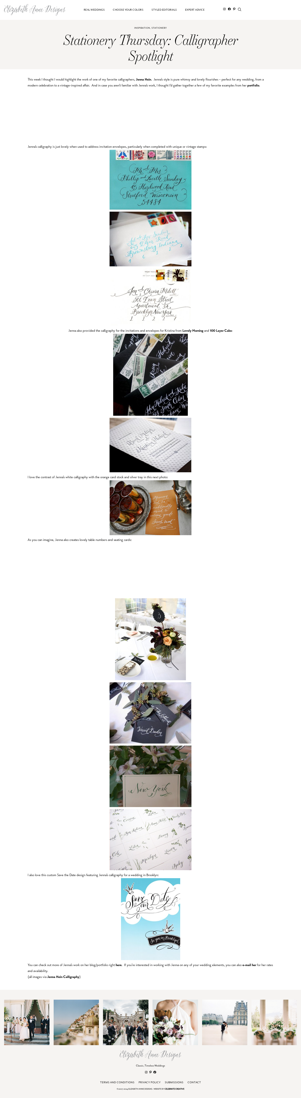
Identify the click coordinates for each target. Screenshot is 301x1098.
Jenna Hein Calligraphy (63, 977)
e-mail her (249, 965)
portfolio (253, 85)
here (119, 965)
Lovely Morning (192, 330)
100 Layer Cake (221, 330)
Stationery (159, 28)
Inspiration (142, 28)
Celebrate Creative (174, 1089)
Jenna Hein (143, 79)
